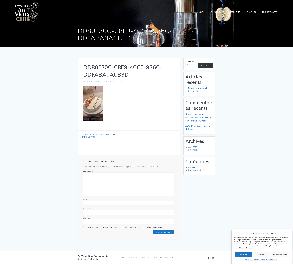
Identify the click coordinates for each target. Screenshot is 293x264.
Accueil (200, 12)
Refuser (262, 254)
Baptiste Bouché (92, 81)
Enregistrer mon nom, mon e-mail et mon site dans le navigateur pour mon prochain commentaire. (124, 227)
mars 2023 (192, 147)
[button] (288, 233)
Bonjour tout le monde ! (198, 88)
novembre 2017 (195, 150)
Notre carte (236, 12)
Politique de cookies (252, 260)
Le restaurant (217, 12)
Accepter (243, 254)
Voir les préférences (279, 254)
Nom (85, 200)
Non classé (193, 167)
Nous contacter (269, 12)
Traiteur (251, 12)
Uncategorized (194, 170)
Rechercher (189, 61)
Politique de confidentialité (268, 260)
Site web (86, 218)
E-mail (86, 209)
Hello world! (193, 91)
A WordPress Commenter (196, 126)
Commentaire (89, 171)
